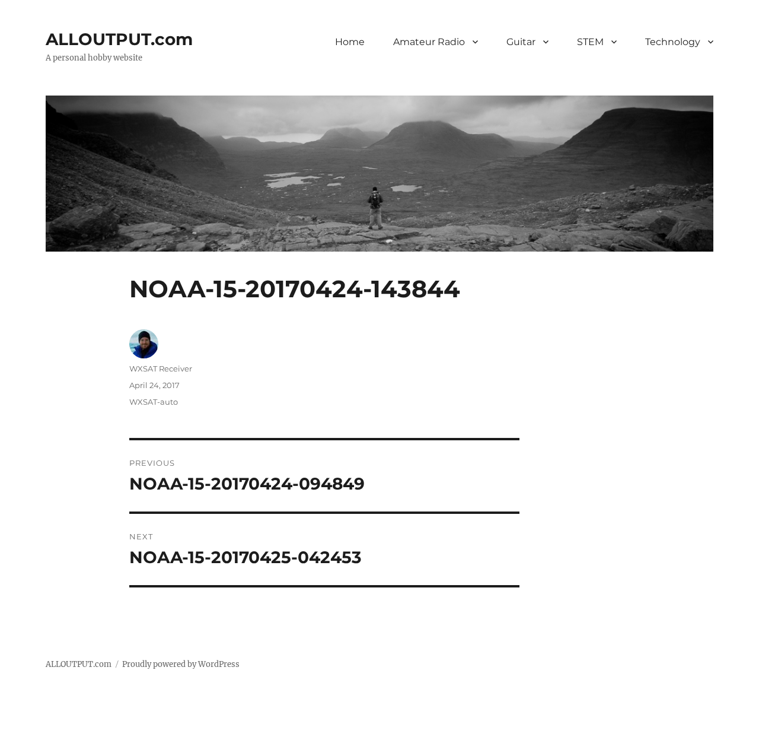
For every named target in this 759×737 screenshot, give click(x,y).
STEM (590, 41)
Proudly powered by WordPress (181, 664)
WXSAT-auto (153, 401)
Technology (672, 41)
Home (350, 41)
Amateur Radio (429, 41)
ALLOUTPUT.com (119, 39)
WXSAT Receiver (160, 368)
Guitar (520, 41)
